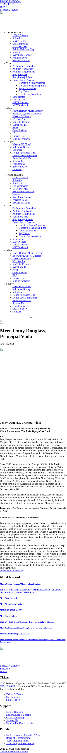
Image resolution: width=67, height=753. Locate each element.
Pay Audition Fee (27, 88)
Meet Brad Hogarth (8, 598)
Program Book (19, 57)
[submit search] (30, 317)
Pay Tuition (24, 91)
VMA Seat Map (20, 46)
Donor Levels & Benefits (24, 155)
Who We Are (18, 119)
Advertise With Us (21, 158)
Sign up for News (21, 138)
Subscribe (17, 38)
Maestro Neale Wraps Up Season (14, 634)
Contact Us (18, 136)
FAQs (15, 133)
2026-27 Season (20, 35)
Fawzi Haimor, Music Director (27, 110)
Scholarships (18, 96)
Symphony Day (20, 74)
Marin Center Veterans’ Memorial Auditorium (20, 584)
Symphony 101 (20, 124)
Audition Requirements (23, 71)
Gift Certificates (20, 43)
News (15, 127)
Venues (16, 52)
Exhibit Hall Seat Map (23, 49)
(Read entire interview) (11, 570)
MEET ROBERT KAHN (11, 610)
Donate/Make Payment (23, 80)
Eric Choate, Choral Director (26, 113)
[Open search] (1, 323)
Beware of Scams (21, 60)
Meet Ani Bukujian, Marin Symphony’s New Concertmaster (26, 628)
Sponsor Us (18, 161)
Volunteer (17, 150)
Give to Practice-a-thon (30, 94)
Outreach (17, 169)
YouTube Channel (21, 122)
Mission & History (21, 116)
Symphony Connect (22, 55)
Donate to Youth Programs (32, 82)
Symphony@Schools (22, 77)
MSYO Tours (19, 99)
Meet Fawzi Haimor (9, 616)
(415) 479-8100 (7, 686)
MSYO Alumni (20, 105)
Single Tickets (19, 41)
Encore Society (19, 166)
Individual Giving (21, 147)
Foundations (18, 164)
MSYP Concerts (20, 102)
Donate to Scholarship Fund (32, 85)
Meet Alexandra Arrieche (11, 604)
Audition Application (22, 69)
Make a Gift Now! (21, 144)
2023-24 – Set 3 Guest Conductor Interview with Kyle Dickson (27, 622)
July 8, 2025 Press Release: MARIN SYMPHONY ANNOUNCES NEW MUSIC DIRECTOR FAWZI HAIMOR (30, 591)
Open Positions (19, 130)
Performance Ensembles (24, 66)
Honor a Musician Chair (24, 152)
